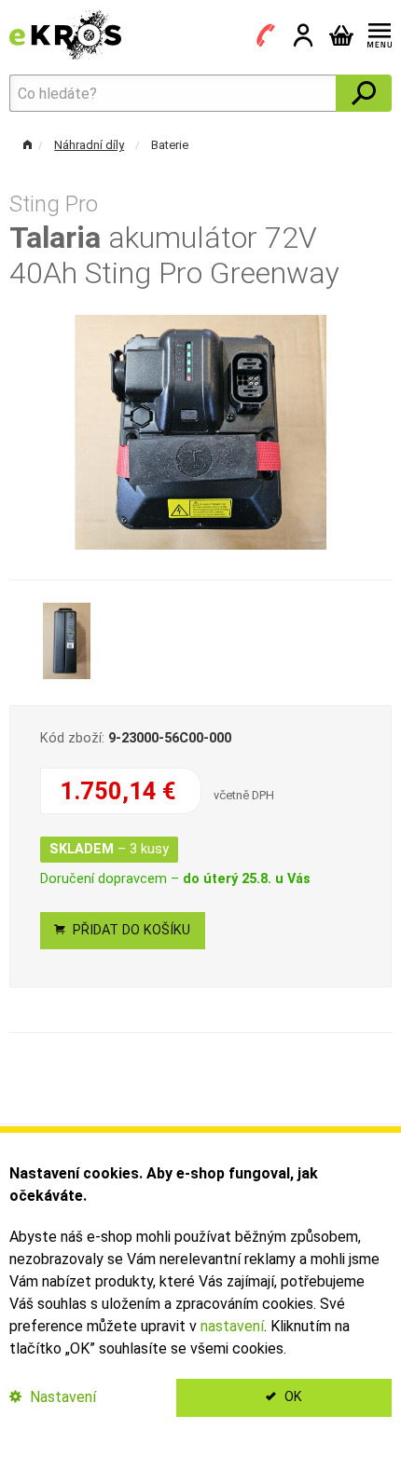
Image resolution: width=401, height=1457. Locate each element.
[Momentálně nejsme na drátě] (265, 35)
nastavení (232, 1326)
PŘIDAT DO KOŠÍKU (129, 930)
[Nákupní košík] (341, 35)
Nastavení (61, 1397)
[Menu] (376, 35)
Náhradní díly (89, 145)
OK (291, 1397)
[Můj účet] (303, 35)
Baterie (169, 145)
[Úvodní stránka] (65, 34)
